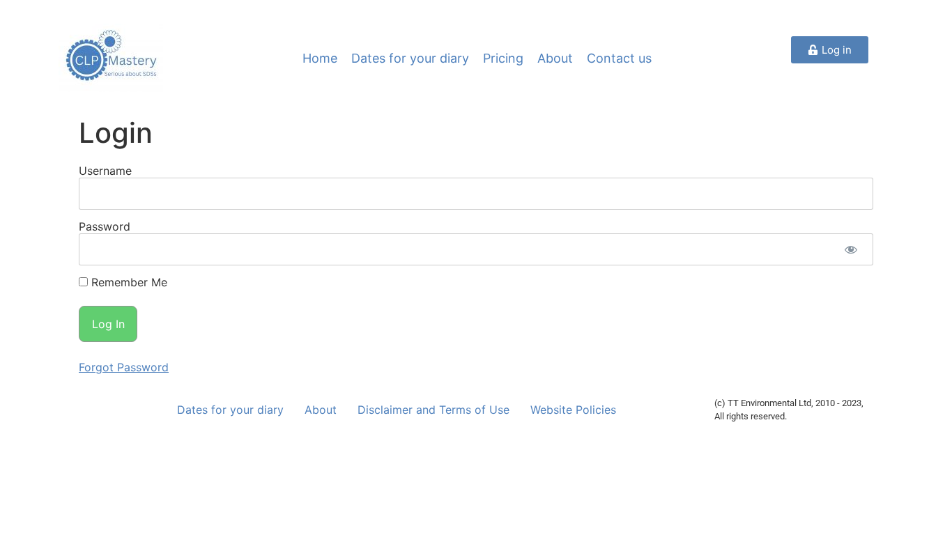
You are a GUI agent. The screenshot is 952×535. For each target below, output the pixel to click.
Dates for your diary (410, 58)
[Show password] (850, 249)
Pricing (503, 58)
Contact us (619, 58)
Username (105, 171)
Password (104, 226)
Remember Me (127, 282)
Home (319, 58)
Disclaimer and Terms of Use (433, 410)
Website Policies (573, 410)
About (555, 58)
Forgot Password (124, 367)
